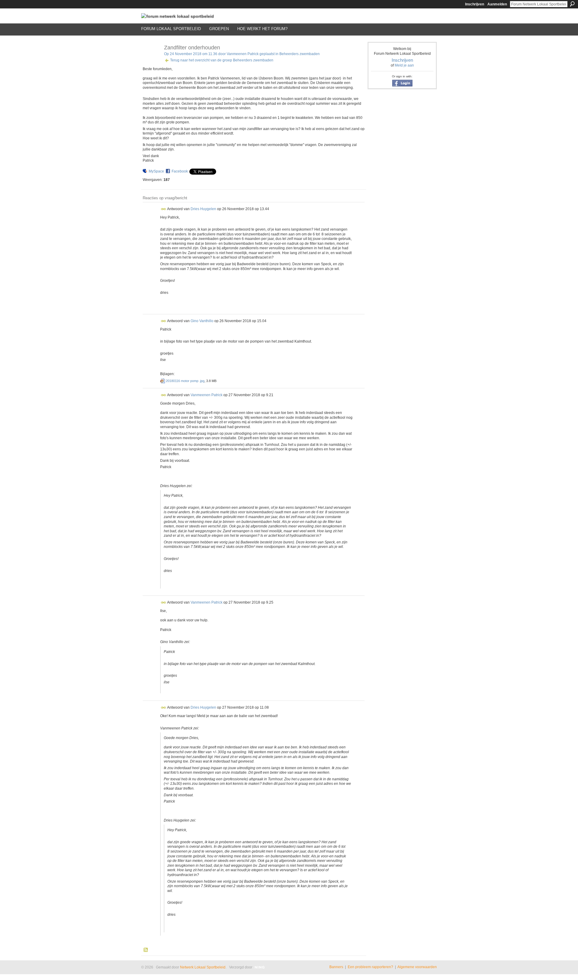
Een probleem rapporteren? (370, 967)
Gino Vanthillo (202, 321)
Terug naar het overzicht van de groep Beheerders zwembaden (221, 60)
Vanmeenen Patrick (243, 54)
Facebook (180, 171)
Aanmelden (497, 4)
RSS (146, 950)
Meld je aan (404, 65)
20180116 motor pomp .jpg (185, 381)
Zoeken (572, 4)
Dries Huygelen (203, 209)
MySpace (156, 171)
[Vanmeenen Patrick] (150, 61)
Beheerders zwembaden (299, 54)
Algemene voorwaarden (417, 967)
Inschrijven (474, 4)
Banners (336, 967)
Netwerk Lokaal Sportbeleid (202, 967)
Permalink (163, 209)
